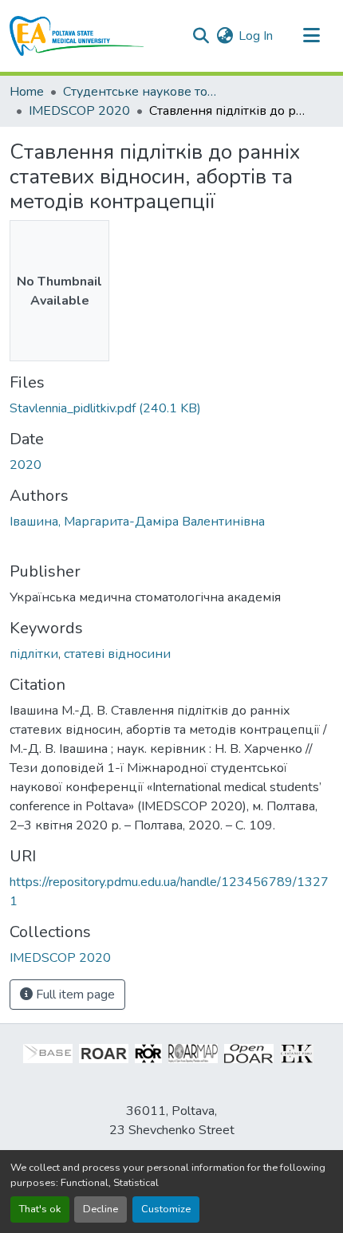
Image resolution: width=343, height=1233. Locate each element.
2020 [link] (25, 465)
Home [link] (27, 91)
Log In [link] (256, 36)
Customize (166, 1209)
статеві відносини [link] (117, 654)
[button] (77, 36)
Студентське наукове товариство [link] (143, 91)
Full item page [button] (74, 994)
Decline (100, 1209)
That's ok (40, 1209)
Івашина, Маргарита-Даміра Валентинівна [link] (137, 521)
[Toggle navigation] (311, 36)
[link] (171, 408)
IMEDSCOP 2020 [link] (79, 111)
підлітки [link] (34, 654)
